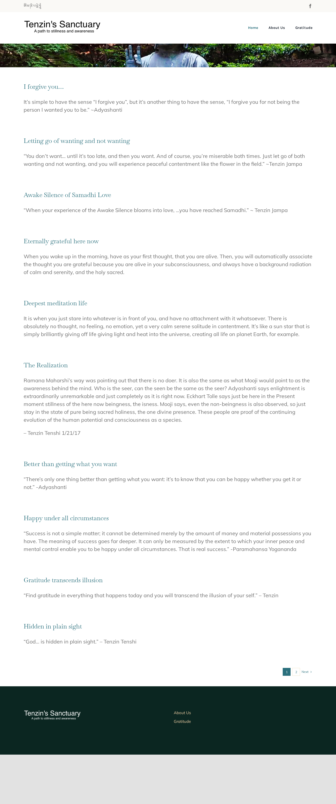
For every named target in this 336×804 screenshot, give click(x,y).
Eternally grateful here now (61, 241)
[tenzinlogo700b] (68, 22)
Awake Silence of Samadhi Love (67, 195)
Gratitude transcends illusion (63, 580)
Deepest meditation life (55, 303)
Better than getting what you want (70, 464)
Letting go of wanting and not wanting (77, 141)
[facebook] (310, 6)
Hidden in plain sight (53, 626)
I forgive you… (44, 87)
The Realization (46, 365)
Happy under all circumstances (66, 518)
